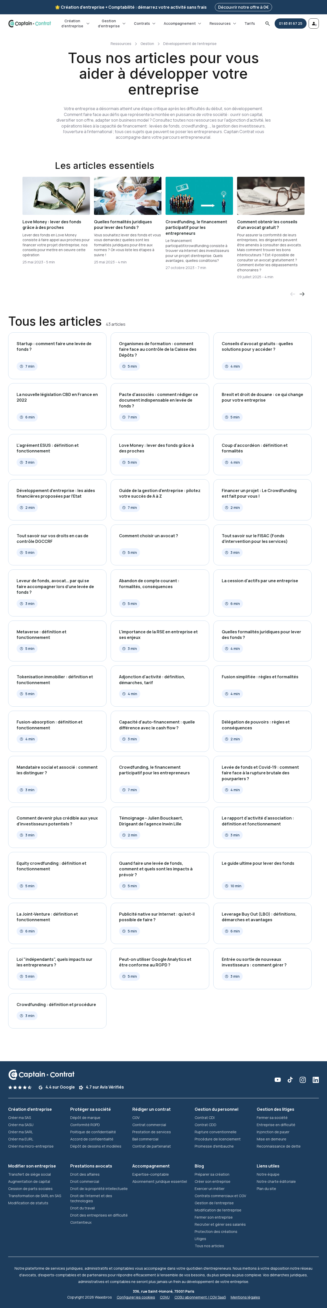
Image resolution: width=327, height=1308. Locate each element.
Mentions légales (245, 1297)
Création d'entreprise (72, 23)
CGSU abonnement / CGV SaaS (200, 1297)
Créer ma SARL (20, 1131)
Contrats (142, 23)
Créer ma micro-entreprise (31, 1146)
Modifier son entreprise (32, 1166)
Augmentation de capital (29, 1181)
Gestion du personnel (216, 1109)
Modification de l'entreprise (218, 1210)
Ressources (220, 23)
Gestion (147, 43)
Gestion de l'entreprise (214, 1202)
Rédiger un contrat (151, 1109)
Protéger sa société (90, 1109)
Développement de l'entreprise (190, 43)
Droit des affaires (85, 1174)
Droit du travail (82, 1208)
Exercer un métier (210, 1188)
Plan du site (266, 1188)
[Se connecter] (314, 23)
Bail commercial (145, 1139)
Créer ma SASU (20, 1124)
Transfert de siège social (29, 1174)
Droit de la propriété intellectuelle (99, 1188)
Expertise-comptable (150, 1174)
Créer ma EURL (20, 1139)
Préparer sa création (212, 1174)
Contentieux (80, 1222)
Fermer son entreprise (214, 1217)
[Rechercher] (267, 23)
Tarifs (249, 23)
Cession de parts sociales (30, 1188)
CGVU (165, 1297)
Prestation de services (151, 1131)
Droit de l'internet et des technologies (91, 1198)
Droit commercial (84, 1181)
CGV (135, 1117)
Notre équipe (268, 1174)
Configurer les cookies (136, 1297)
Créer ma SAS (19, 1117)
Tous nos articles (209, 1245)
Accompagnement (180, 23)
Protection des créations (216, 1231)
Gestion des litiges (275, 1109)
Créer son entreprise (212, 1181)
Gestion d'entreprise (109, 23)
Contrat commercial (149, 1124)
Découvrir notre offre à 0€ (243, 7)
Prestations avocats (91, 1166)
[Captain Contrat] (29, 24)
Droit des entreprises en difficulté (99, 1215)
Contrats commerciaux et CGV (220, 1195)
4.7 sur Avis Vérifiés (104, 1087)
